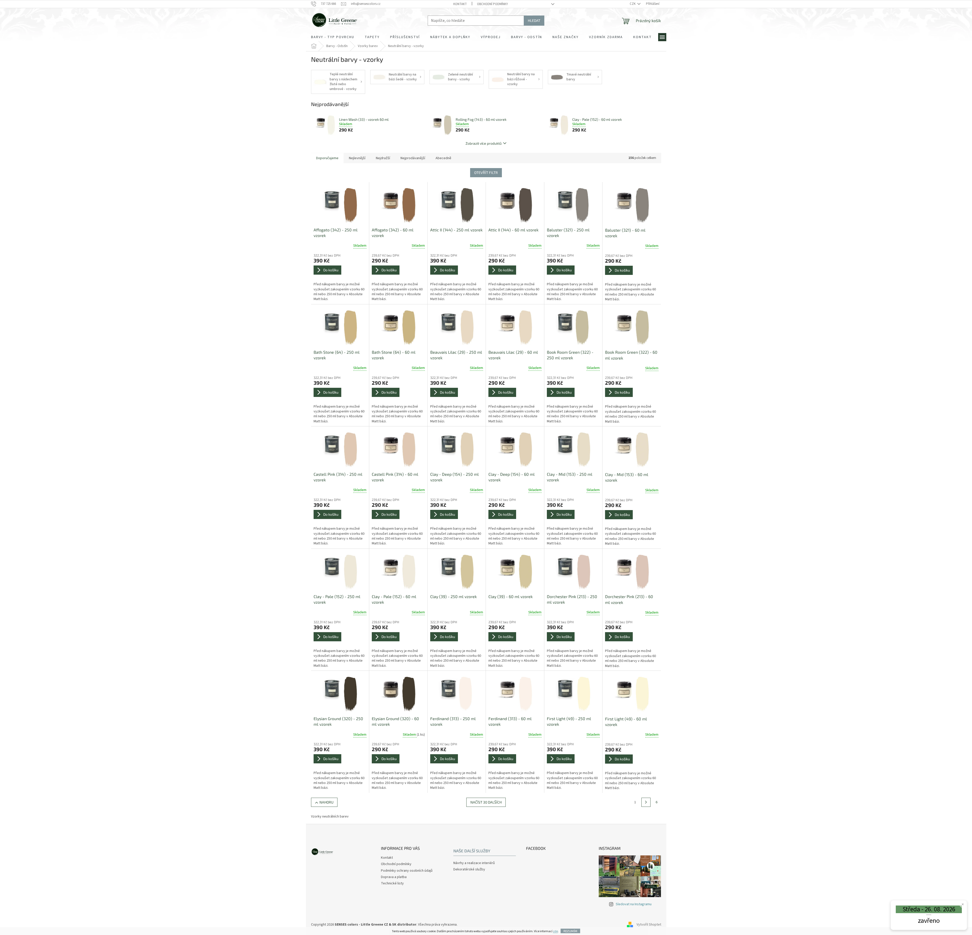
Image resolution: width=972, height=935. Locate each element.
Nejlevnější (357, 158)
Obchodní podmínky (492, 4)
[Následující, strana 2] (646, 802)
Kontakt (460, 4)
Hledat (534, 20)
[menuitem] (332, 37)
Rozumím (570, 931)
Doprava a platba (394, 877)
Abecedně (443, 158)
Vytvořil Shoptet (649, 924)
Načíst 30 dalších (486, 802)
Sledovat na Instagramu (634, 904)
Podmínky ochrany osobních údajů (407, 870)
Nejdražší (383, 158)
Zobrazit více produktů (484, 143)
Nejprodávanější (412, 158)
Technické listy (392, 883)
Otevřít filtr (486, 172)
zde (555, 931)
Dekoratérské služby (469, 869)
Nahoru (326, 802)
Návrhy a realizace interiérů (474, 863)
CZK (633, 4)
